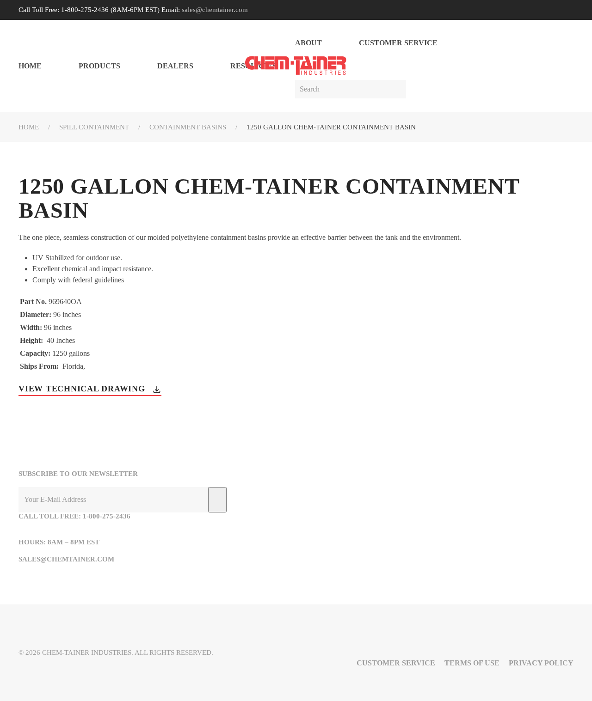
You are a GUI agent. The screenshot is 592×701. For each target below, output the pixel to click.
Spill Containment (94, 127)
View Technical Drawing (83, 388)
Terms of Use (472, 663)
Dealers (175, 66)
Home (30, 66)
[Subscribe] (217, 499)
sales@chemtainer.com (215, 9)
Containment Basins (187, 127)
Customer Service (398, 43)
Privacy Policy (541, 663)
